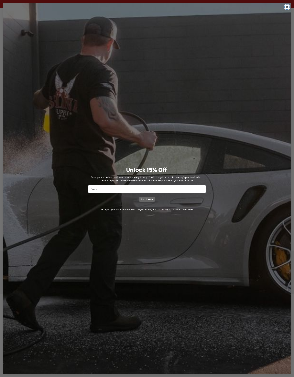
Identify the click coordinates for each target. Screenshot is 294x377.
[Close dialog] (287, 7)
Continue (147, 199)
